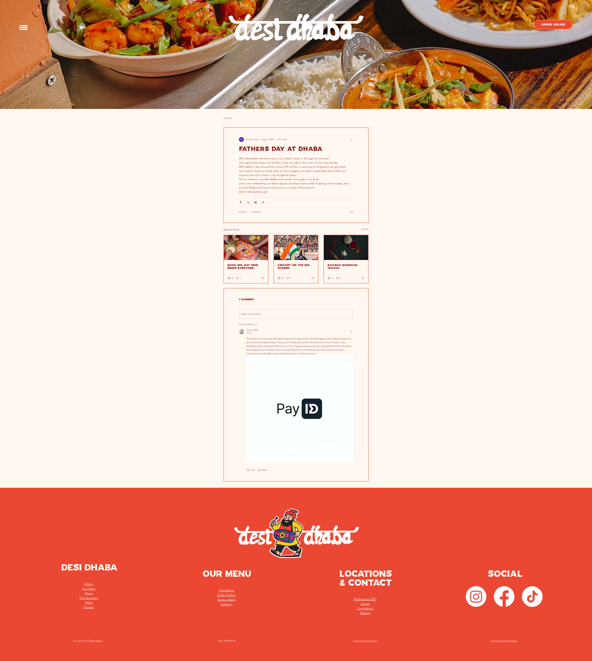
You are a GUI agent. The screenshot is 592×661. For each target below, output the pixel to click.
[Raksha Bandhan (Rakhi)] (346, 247)
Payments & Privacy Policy (365, 640)
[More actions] (351, 139)
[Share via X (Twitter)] (248, 202)
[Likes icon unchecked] (248, 470)
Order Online (226, 595)
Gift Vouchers (89, 598)
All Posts (228, 118)
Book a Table (226, 599)
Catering (226, 604)
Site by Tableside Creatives (504, 640)
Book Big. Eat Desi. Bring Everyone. (243, 267)
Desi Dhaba (96, 640)
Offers (88, 584)
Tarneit (365, 604)
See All (365, 229)
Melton (365, 613)
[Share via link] (263, 202)
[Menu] (24, 27)
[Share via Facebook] (240, 202)
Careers (89, 607)
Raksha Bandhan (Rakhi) (343, 267)
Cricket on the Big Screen (293, 267)
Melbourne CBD (365, 599)
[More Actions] (351, 331)
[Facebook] (504, 596)
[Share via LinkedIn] (255, 202)
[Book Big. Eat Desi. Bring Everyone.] (246, 247)
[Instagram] (476, 596)
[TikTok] (532, 596)
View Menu (226, 590)
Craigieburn (365, 608)
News (89, 593)
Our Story (88, 588)
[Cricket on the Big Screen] (296, 247)
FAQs (89, 602)
